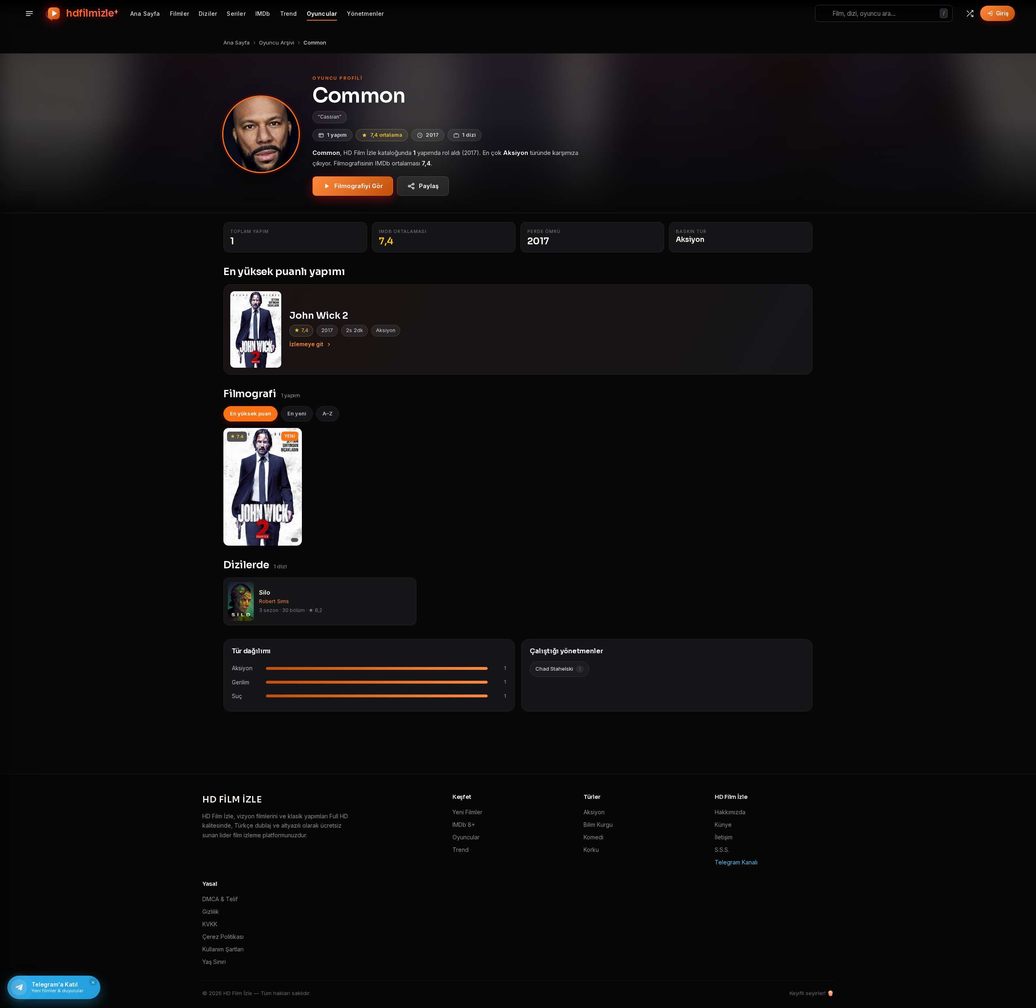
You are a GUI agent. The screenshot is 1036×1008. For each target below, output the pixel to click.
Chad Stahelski (558, 668)
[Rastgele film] (970, 13)
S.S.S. (722, 849)
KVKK (209, 924)
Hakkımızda (730, 812)
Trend (288, 13)
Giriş (1002, 13)
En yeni (296, 413)
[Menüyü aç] (29, 13)
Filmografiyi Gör (358, 185)
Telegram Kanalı (736, 862)
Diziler (208, 13)
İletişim (723, 837)
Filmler (179, 13)
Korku (591, 849)
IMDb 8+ (463, 824)
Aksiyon (594, 812)
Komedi (593, 837)
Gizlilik (210, 911)
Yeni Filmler (467, 812)
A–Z (328, 413)
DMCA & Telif (220, 899)
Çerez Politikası (223, 936)
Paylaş (429, 185)
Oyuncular (322, 13)
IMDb (262, 13)
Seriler (236, 13)
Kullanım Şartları (223, 949)
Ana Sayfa (145, 13)
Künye (723, 824)
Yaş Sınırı (214, 961)
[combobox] (884, 13)
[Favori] (291, 437)
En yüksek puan (250, 413)
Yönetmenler (365, 13)
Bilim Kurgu (598, 824)
